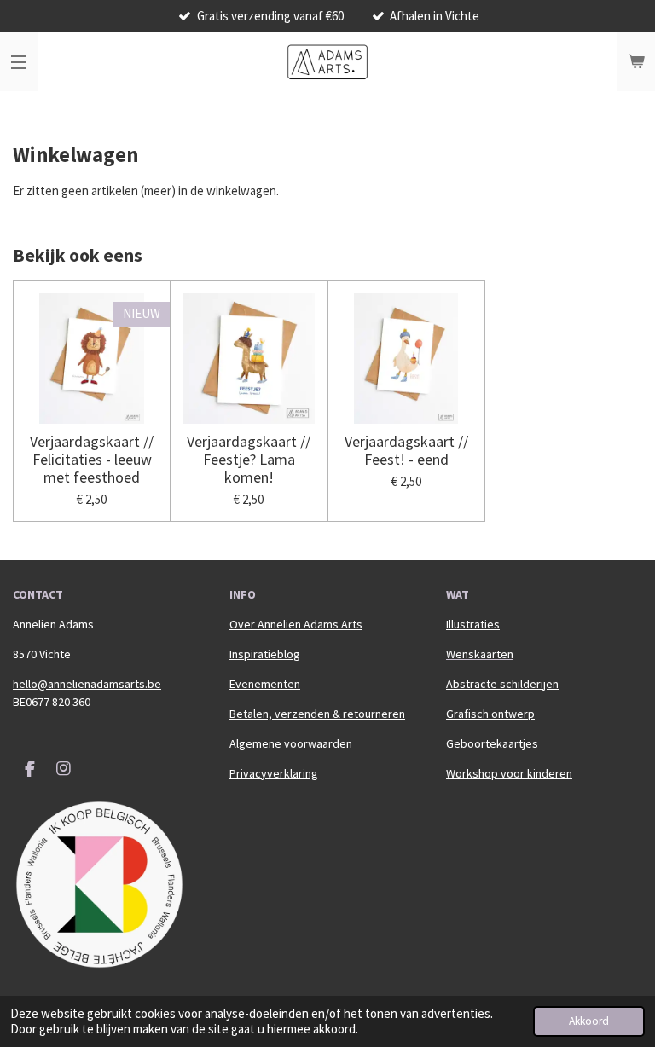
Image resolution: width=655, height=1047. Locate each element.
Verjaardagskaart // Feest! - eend (406, 450)
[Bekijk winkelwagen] (636, 62)
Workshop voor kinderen (509, 773)
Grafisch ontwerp (490, 713)
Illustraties (473, 624)
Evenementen (264, 683)
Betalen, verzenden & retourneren (317, 713)
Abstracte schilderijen (502, 683)
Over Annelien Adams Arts (295, 624)
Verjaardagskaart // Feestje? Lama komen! (248, 459)
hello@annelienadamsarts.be (87, 683)
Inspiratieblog (264, 654)
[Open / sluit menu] (19, 62)
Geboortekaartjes (492, 743)
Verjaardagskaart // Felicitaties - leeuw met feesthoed (92, 459)
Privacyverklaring (273, 773)
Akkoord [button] (589, 1021)
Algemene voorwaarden (290, 743)
